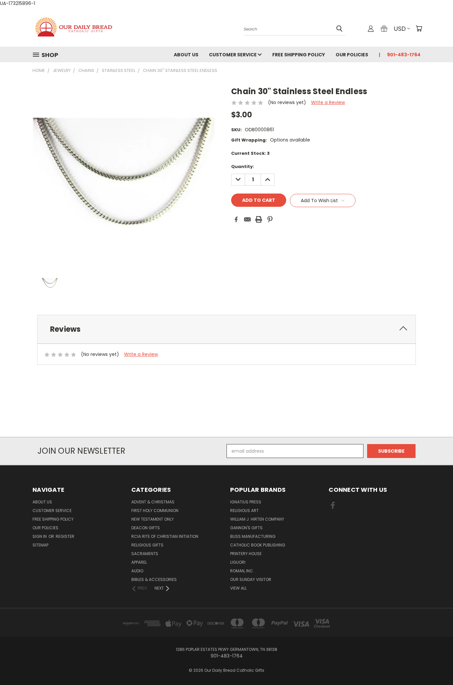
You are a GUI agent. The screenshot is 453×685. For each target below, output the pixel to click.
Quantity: (242, 166)
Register (65, 536)
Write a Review (328, 102)
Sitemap (40, 545)
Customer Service (233, 54)
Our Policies (352, 54)
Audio (137, 571)
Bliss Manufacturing (253, 536)
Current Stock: (250, 153)
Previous (435, 664)
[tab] (226, 329)
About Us (186, 54)
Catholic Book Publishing (257, 545)
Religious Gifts (147, 545)
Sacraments (144, 553)
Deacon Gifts (145, 528)
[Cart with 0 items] (419, 28)
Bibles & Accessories (154, 579)
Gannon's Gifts (246, 528)
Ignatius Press (245, 502)
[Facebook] (236, 219)
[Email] (247, 219)
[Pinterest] (270, 219)
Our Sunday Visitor (250, 579)
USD (400, 29)
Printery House (246, 553)
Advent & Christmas (152, 502)
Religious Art (244, 510)
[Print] (258, 219)
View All (238, 588)
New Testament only (152, 519)
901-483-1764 (404, 54)
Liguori (237, 562)
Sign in (40, 536)
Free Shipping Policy (298, 54)
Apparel (139, 562)
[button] (226, 425)
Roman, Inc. (242, 571)
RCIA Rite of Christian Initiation (164, 536)
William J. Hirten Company (257, 519)
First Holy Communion (154, 510)
